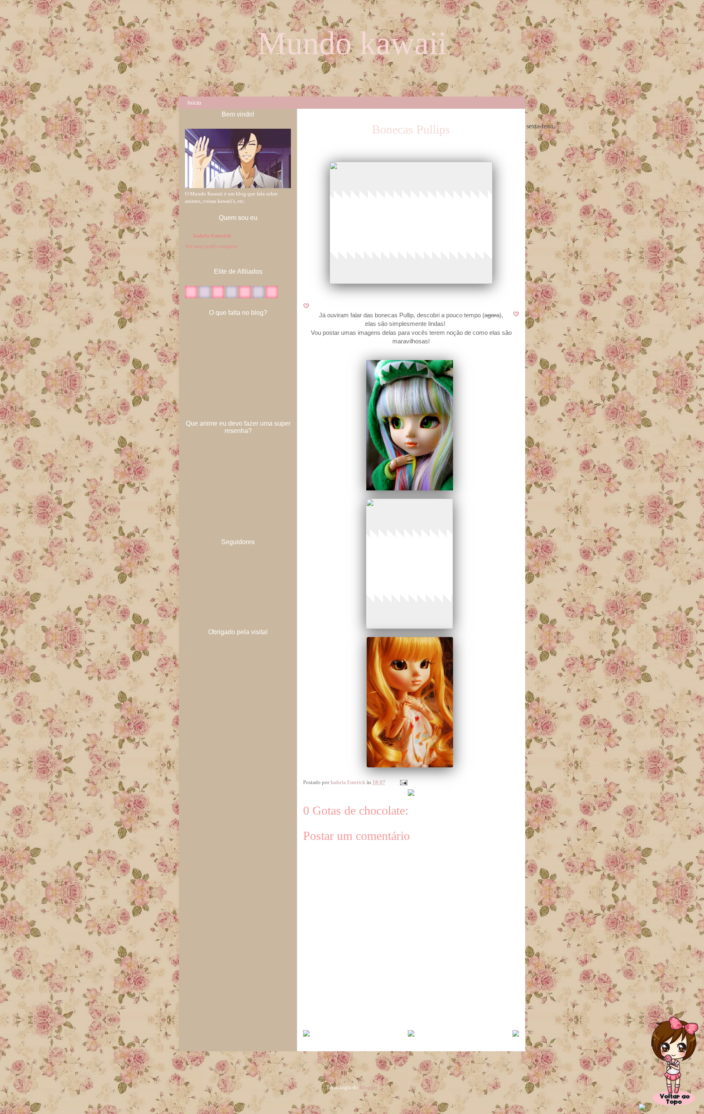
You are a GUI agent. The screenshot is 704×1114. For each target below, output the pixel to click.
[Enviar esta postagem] (403, 782)
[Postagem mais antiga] (516, 1034)
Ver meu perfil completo (211, 246)
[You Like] (191, 296)
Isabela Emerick (348, 782)
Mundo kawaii (352, 43)
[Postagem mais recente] (306, 1034)
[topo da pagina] (673, 1108)
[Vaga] (218, 296)
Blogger (368, 1087)
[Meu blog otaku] (204, 296)
